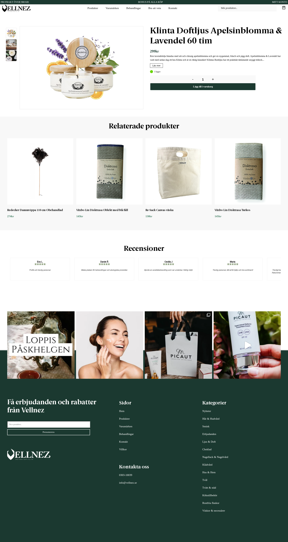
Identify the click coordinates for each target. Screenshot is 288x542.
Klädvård (207, 464)
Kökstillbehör (209, 495)
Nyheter (206, 411)
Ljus (204, 441)
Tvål (204, 479)
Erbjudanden (209, 434)
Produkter (92, 8)
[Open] (41, 345)
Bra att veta (154, 8)
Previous (17, 68)
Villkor (123, 449)
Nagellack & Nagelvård (215, 456)
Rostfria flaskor (210, 502)
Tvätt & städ (209, 487)
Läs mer (156, 65)
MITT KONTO (279, 2)
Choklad (207, 449)
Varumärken (112, 8)
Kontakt (172, 8)
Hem (121, 411)
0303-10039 (125, 475)
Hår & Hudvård (210, 418)
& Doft (211, 441)
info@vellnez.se (128, 482)
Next (146, 68)
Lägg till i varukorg (203, 86)
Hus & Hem (209, 472)
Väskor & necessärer (213, 510)
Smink (205, 426)
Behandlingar (133, 8)
